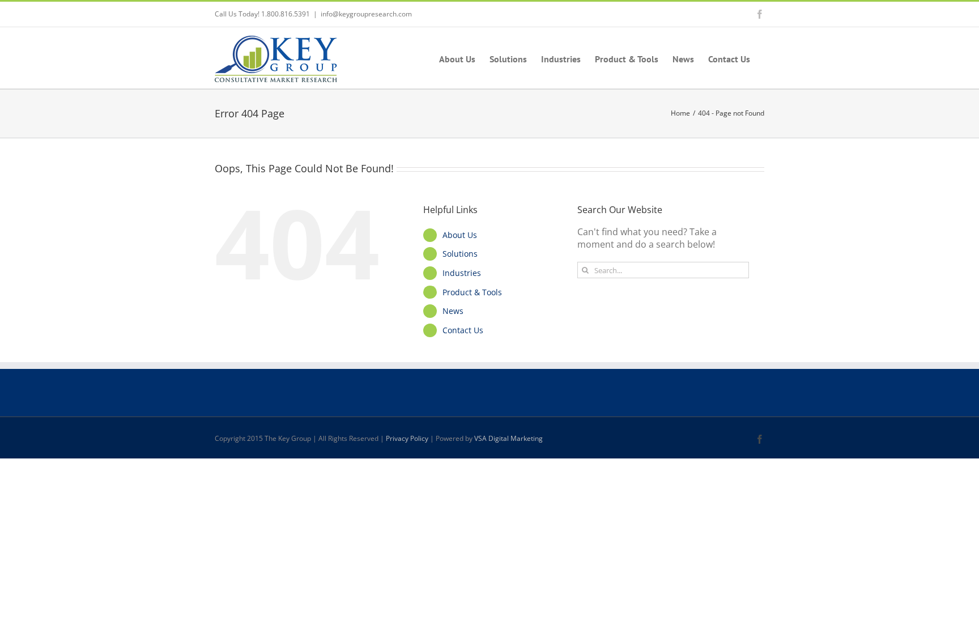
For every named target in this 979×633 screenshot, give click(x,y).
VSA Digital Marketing (508, 438)
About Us (459, 235)
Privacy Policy (407, 438)
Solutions (460, 253)
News (452, 310)
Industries (461, 272)
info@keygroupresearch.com (366, 14)
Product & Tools (472, 292)
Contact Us (462, 330)
